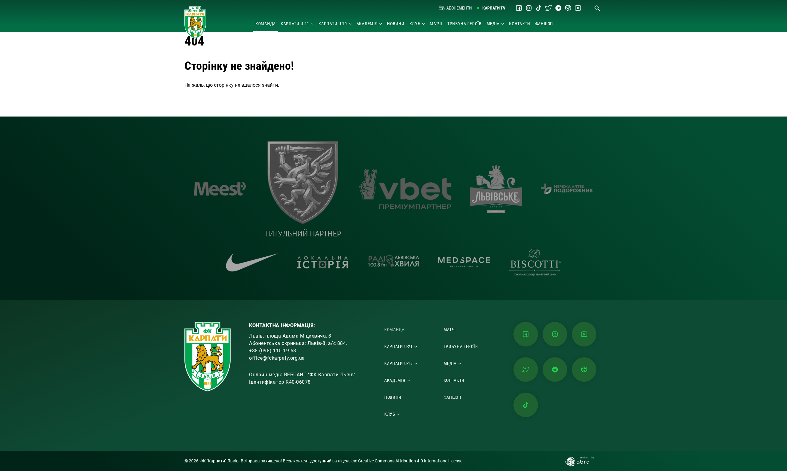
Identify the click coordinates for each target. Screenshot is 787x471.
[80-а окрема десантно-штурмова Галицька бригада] (303, 188)
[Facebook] (519, 8)
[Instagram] (529, 8)
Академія (367, 23)
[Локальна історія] (323, 262)
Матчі (436, 23)
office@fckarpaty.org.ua (277, 358)
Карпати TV (493, 8)
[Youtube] (578, 8)
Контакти (519, 23)
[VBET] (405, 189)
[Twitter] (548, 8)
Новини (395, 23)
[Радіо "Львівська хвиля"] (393, 262)
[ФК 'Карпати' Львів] (195, 22)
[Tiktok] (539, 8)
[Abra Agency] (583, 461)
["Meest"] (220, 189)
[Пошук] (597, 8)
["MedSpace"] (464, 262)
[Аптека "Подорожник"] (567, 189)
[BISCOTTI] (535, 262)
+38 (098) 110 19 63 (272, 351)
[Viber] (568, 8)
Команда (265, 23)
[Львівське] (496, 188)
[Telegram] (558, 8)
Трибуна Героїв (464, 23)
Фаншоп (544, 23)
